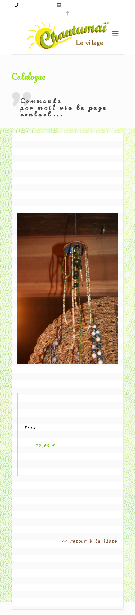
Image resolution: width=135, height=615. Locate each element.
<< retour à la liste (89, 541)
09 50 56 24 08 (36, 5)
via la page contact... (63, 110)
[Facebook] (67, 13)
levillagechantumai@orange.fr (92, 5)
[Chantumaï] (67, 35)
